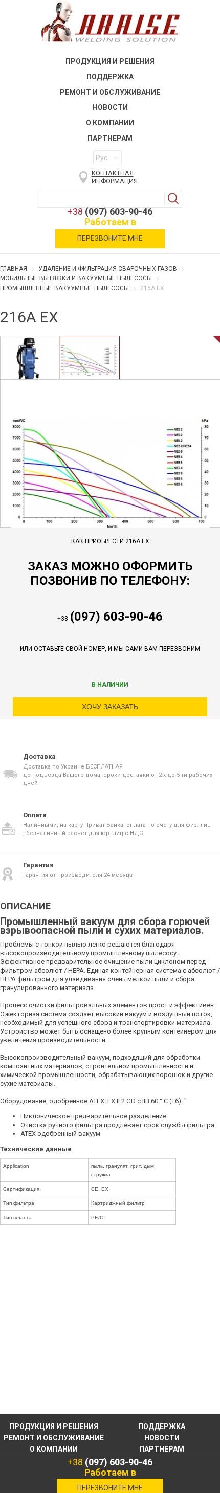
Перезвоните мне (110, 238)
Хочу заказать (110, 706)
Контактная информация (115, 177)
